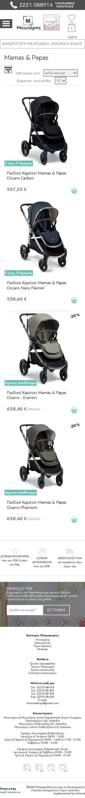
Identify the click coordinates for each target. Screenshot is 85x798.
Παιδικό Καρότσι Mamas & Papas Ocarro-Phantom (36, 505)
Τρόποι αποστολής (42, 669)
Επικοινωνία (42, 642)
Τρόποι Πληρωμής (42, 666)
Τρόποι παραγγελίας (42, 663)
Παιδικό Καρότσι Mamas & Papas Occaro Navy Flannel (36, 285)
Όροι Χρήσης (42, 646)
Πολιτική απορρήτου (44, 790)
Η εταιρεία (42, 639)
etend (80, 793)
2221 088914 (36, 5)
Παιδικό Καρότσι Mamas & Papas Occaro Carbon (36, 176)
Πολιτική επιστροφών (43, 673)
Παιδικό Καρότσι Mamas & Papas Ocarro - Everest (36, 395)
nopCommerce (10, 792)
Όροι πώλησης (70, 790)
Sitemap (42, 649)
